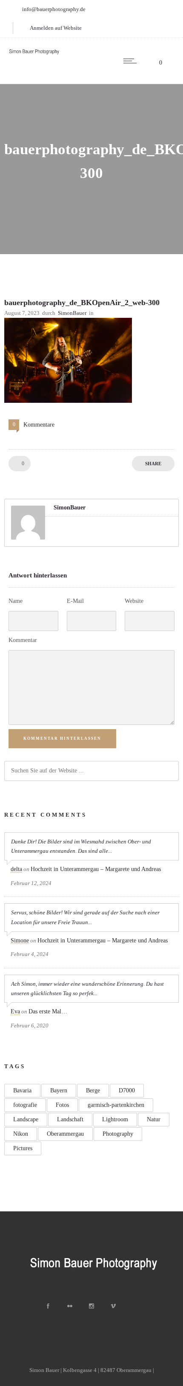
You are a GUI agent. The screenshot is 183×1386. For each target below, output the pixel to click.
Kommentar (23, 640)
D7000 (127, 1090)
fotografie (25, 1105)
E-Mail (75, 601)
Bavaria (22, 1090)
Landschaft (70, 1119)
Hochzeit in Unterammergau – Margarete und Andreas (96, 869)
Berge (93, 1090)
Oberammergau (65, 1134)
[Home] (34, 54)
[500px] (135, 1306)
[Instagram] (91, 1306)
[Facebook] (48, 1306)
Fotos (62, 1105)
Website (134, 601)
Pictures (22, 1148)
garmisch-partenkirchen (116, 1105)
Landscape (25, 1119)
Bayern (58, 1090)
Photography (118, 1134)
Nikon (20, 1134)
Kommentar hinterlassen (62, 738)
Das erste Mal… (48, 1011)
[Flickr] (69, 1306)
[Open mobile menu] (131, 60)
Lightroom (115, 1119)
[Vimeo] (113, 1306)
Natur (153, 1119)
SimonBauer (72, 313)
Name (16, 601)
